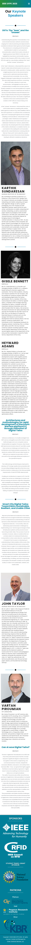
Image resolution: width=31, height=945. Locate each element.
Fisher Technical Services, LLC (15, 941)
